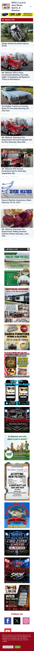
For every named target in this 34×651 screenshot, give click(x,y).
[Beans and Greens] (17, 365)
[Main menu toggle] (30, 6)
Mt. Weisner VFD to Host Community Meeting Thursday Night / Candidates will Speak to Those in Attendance (16, 76)
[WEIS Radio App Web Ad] (17, 392)
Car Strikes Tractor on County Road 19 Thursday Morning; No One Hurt (15, 108)
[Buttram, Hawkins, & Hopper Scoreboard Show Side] (17, 570)
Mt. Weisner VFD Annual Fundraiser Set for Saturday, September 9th (14, 171)
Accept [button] (18, 647)
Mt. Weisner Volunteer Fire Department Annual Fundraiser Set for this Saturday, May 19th (17, 139)
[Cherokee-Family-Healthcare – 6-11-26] (17, 481)
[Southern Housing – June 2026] (17, 305)
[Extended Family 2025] (17, 447)
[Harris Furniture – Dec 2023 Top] (17, 337)
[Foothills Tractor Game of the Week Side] (17, 420)
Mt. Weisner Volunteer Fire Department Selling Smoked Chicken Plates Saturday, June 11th (15, 232)
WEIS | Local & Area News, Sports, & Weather (18, 6)
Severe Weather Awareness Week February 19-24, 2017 (16, 201)
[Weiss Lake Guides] (17, 515)
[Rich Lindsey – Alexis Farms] (17, 269)
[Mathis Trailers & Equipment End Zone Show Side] (17, 542)
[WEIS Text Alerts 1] (17, 597)
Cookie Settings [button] (8, 647)
